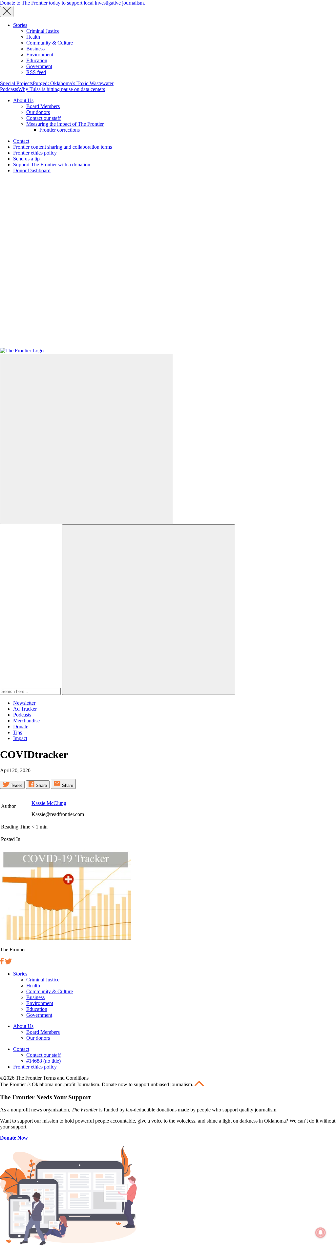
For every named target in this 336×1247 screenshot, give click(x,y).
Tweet (16, 785)
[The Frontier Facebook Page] (2, 962)
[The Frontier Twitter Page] (8, 962)
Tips (17, 732)
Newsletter (24, 703)
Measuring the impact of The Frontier (65, 124)
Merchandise (26, 720)
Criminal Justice (42, 31)
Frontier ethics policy (35, 153)
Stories (20, 25)
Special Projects (16, 83)
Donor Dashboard (32, 170)
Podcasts (9, 89)
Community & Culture (49, 43)
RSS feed (36, 72)
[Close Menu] (6, 11)
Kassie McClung (49, 803)
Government (39, 66)
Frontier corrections (59, 130)
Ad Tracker (25, 709)
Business (35, 48)
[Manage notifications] (320, 1232)
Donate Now (14, 1138)
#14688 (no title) (43, 1061)
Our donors (38, 112)
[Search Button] (148, 609)
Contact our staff (43, 118)
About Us (23, 100)
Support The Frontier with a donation (51, 164)
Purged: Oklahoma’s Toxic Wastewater (73, 83)
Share (40, 785)
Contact (21, 141)
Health (33, 37)
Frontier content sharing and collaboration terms (62, 147)
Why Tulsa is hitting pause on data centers (61, 89)
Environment (39, 54)
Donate (20, 726)
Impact (20, 738)
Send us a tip (26, 158)
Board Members (43, 106)
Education (36, 60)
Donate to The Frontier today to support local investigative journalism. (72, 3)
